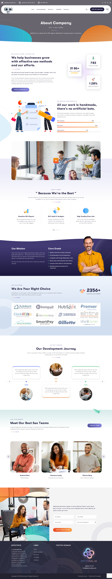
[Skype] (107, 2)
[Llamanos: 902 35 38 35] (20, 3)
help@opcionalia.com (10, 2)
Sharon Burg (87, 475)
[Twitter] (105, 2)
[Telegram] (110, 2)
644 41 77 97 (89, 566)
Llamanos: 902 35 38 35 (28, 2)
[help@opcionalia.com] (2, 3)
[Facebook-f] (102, 2)
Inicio (50, 27)
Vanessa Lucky (56, 475)
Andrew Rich (25, 475)
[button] (54, 230)
